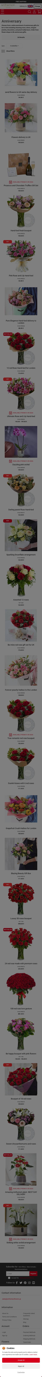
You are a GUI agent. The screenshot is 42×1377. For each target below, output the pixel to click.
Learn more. (33, 1354)
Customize (21, 1372)
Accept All (21, 1360)
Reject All (21, 1366)
